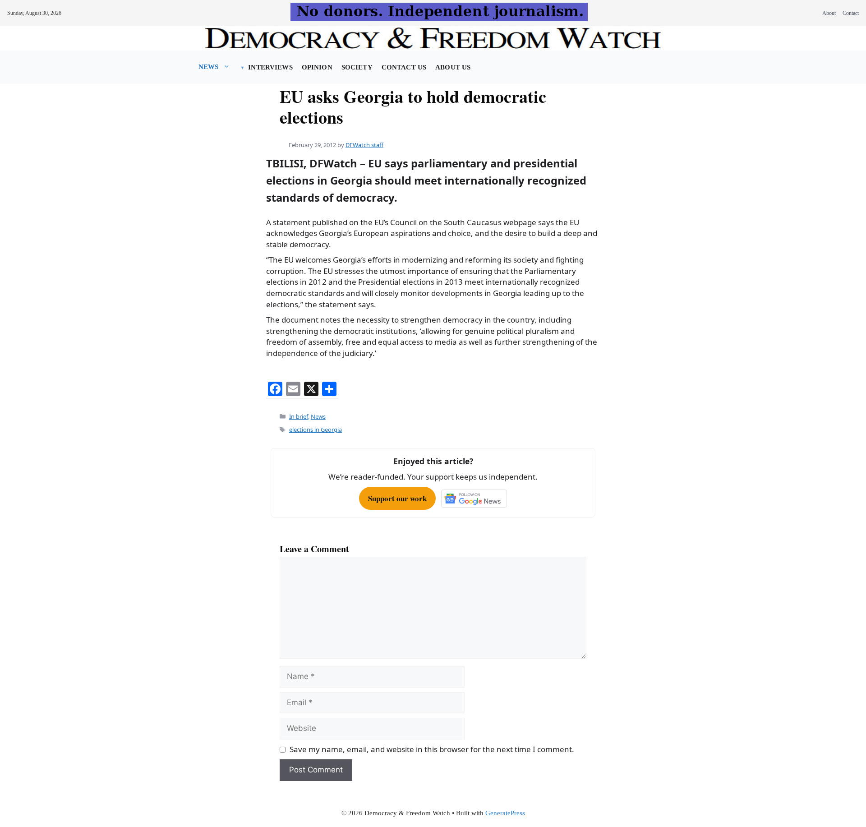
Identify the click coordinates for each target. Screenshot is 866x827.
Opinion (317, 67)
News (208, 66)
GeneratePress (505, 813)
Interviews (270, 67)
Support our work (397, 498)
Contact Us (404, 67)
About (829, 13)
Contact (851, 13)
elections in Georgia (315, 429)
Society (357, 67)
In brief (298, 416)
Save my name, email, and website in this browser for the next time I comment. (432, 749)
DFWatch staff (364, 145)
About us (452, 67)
